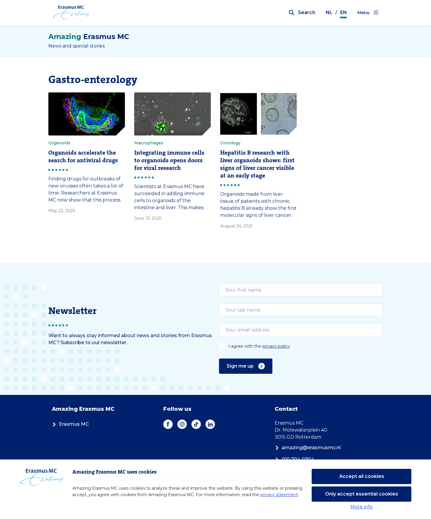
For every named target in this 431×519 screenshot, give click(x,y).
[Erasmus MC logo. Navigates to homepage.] (71, 13)
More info (361, 507)
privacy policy (276, 346)
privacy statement (279, 494)
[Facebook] (168, 424)
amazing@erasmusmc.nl (311, 447)
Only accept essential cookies (361, 494)
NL (329, 12)
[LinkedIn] (210, 424)
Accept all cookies (361, 476)
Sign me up (240, 366)
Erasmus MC (74, 424)
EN (343, 12)
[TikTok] (196, 424)
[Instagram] (182, 424)
